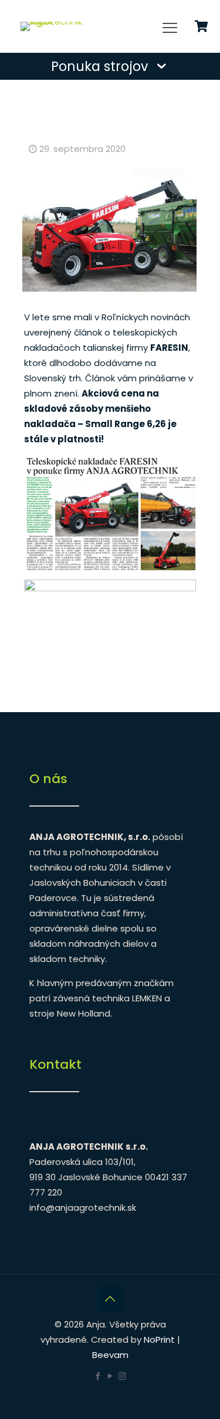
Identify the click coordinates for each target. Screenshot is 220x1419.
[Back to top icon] (110, 1298)
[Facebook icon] (97, 1376)
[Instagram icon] (122, 1376)
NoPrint (159, 1339)
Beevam (110, 1355)
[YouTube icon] (110, 1376)
